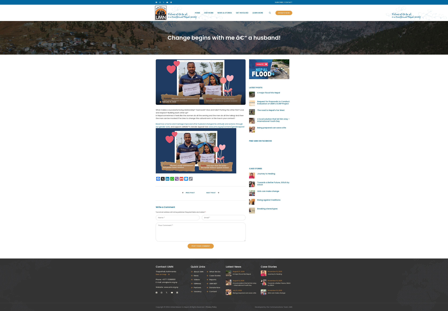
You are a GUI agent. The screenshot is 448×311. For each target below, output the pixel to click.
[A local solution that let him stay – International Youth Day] (252, 119)
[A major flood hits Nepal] (252, 93)
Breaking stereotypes (267, 208)
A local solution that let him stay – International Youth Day (273, 120)
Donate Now (284, 13)
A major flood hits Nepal (268, 92)
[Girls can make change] (252, 191)
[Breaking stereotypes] (252, 209)
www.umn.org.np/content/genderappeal (226, 126)
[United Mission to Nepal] (161, 12)
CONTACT (288, 2)
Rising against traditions (268, 200)
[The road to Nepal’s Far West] (252, 110)
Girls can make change (268, 191)
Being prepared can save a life (271, 127)
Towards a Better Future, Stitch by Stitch (273, 183)
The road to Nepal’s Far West (271, 110)
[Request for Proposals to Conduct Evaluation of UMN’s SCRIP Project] (252, 101)
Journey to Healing (266, 173)
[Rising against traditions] (252, 200)
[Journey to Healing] (252, 174)
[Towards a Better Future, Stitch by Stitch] (252, 182)
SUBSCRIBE (279, 2)
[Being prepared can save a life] (252, 128)
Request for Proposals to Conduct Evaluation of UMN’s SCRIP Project (273, 102)
